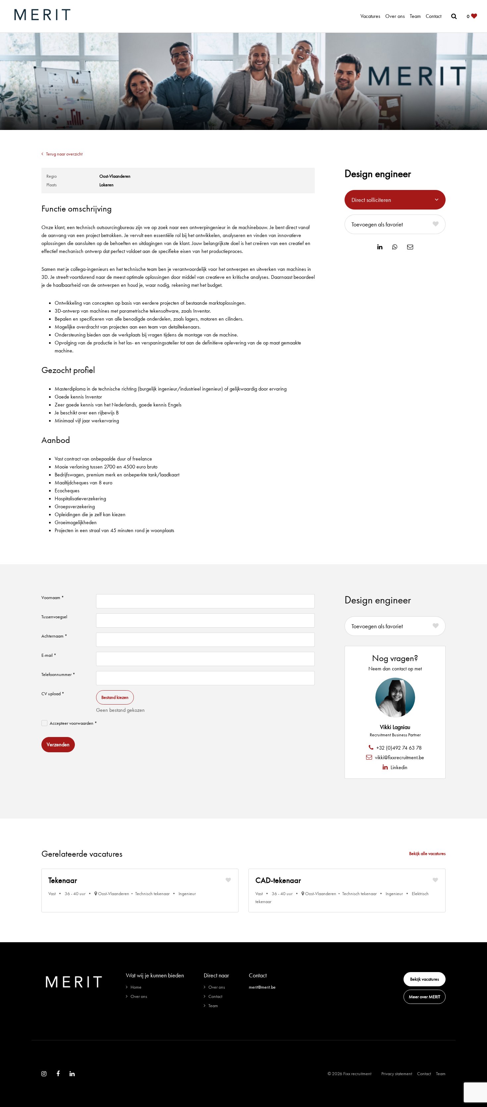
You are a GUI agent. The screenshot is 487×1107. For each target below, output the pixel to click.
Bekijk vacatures (424, 979)
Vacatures (370, 16)
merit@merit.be (262, 987)
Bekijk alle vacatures (427, 853)
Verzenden (58, 744)
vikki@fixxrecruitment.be (399, 757)
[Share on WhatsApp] (394, 247)
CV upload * (52, 694)
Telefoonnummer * (58, 674)
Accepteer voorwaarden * (73, 723)
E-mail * (48, 655)
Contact (433, 16)
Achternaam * (54, 636)
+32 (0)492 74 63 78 (398, 747)
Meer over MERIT (424, 997)
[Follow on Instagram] (43, 1074)
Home (136, 987)
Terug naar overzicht (64, 154)
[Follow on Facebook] (58, 1074)
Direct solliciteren (371, 200)
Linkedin (398, 767)
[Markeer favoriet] (228, 880)
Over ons (395, 16)
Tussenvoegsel (54, 617)
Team (415, 16)
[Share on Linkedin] (379, 247)
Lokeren (106, 185)
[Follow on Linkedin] (72, 1074)
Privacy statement (396, 1073)
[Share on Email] (410, 247)
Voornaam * (52, 597)
